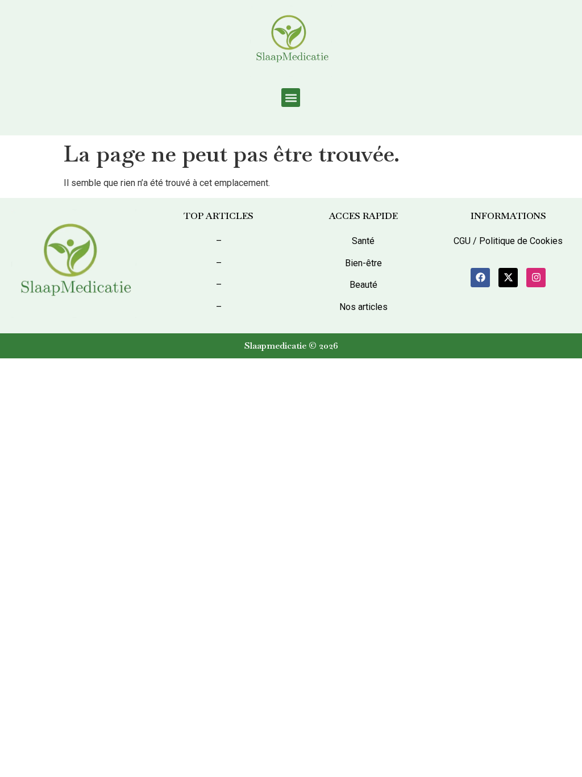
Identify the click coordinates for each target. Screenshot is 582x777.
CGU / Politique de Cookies (508, 240)
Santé (363, 240)
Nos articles (363, 306)
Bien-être (363, 263)
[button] (290, 97)
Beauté (363, 284)
